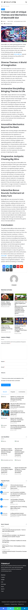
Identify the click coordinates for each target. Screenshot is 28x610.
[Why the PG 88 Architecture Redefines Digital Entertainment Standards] (5, 406)
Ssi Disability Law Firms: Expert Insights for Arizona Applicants (17, 412)
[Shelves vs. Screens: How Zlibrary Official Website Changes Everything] (5, 399)
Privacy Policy (14, 604)
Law (2, 582)
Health (2, 579)
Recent (5, 392)
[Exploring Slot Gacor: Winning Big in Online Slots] (5, 509)
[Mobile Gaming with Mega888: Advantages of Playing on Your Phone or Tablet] (21, 320)
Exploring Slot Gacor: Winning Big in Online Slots (18, 507)
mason (4, 21)
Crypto (3, 577)
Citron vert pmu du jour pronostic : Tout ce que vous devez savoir (18, 486)
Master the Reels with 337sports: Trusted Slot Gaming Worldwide (16, 419)
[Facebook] (3, 266)
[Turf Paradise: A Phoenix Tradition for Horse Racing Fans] (5, 501)
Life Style (3, 584)
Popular (13, 392)
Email (3, 367)
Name (3, 361)
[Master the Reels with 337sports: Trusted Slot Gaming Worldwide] (5, 420)
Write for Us (21, 604)
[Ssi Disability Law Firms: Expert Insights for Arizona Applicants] (5, 413)
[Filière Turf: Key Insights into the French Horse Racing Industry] (7, 320)
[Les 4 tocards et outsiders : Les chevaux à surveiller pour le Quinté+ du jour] (5, 494)
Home (3, 6)
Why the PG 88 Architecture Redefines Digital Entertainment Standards (17, 405)
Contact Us (7, 604)
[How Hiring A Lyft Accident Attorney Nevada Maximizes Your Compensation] (5, 427)
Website (3, 372)
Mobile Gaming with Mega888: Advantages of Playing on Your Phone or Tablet (21, 328)
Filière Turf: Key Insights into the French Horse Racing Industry (6, 328)
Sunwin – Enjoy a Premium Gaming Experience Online (6, 303)
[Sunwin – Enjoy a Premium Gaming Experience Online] (7, 297)
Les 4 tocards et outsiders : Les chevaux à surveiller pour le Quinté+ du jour (18, 494)
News (2, 586)
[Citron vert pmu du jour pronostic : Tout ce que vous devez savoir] (5, 487)
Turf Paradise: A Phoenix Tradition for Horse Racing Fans (17, 501)
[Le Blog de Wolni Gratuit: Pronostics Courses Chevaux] (5, 515)
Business (3, 575)
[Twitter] (7, 266)
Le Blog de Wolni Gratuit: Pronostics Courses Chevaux (18, 514)
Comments (22, 392)
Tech (2, 591)
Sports (7, 6)
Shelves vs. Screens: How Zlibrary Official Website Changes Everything (17, 398)
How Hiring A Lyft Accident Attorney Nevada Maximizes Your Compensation (18, 427)
